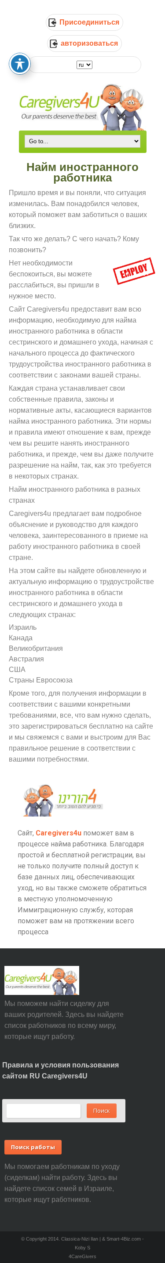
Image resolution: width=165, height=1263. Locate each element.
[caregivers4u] (83, 106)
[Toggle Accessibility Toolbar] (19, 63)
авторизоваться (89, 43)
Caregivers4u (58, 833)
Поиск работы (33, 1147)
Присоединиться (89, 22)
